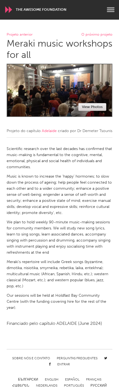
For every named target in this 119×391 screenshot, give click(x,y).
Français (93, 379)
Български (28, 379)
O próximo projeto (96, 34)
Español (72, 379)
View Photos (92, 107)
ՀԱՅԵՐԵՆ (20, 385)
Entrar (63, 364)
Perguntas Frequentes (77, 358)
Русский (98, 385)
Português (74, 385)
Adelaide (49, 130)
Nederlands (46, 385)
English (51, 379)
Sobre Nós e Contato (31, 358)
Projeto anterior (20, 34)
